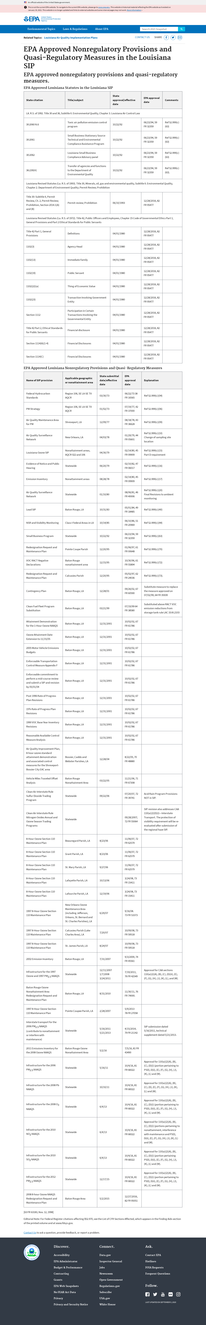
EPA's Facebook (147, 1294)
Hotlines (150, 1261)
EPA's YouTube (163, 1294)
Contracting (61, 1273)
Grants (58, 1280)
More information (134, 10)
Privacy (58, 1298)
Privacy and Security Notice (71, 1304)
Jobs (102, 1267)
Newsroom (106, 1273)
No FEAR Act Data (65, 1292)
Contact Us (142, 37)
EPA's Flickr (171, 1294)
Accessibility (62, 1255)
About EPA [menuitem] (101, 29)
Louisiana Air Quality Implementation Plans (71, 37)
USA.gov (104, 1298)
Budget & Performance (68, 1267)
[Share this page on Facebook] (166, 37)
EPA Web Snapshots (66, 1286)
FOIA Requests (154, 1267)
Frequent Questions (157, 1273)
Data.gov (105, 1255)
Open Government (111, 1280)
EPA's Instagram (178, 1294)
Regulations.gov (109, 1286)
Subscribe (105, 1292)
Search (181, 29)
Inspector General (110, 1261)
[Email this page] (179, 37)
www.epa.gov (104, 7)
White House (107, 1304)
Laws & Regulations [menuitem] (75, 29)
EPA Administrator (65, 1261)
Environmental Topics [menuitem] (41, 29)
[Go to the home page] (32, 18)
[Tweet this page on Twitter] (173, 37)
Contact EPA (153, 1255)
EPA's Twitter (155, 1294)
